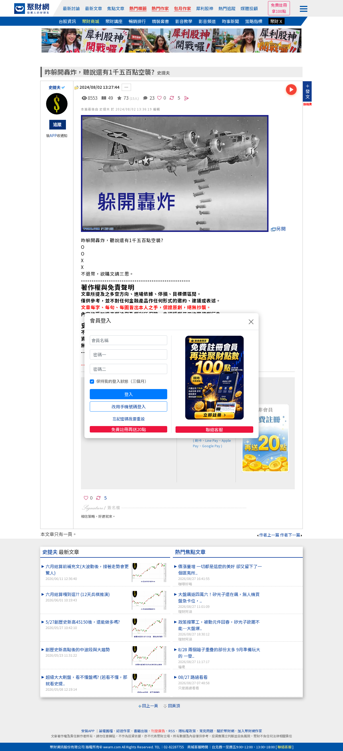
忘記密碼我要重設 (129, 418)
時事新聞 (230, 21)
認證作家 (123, 730)
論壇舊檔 (106, 730)
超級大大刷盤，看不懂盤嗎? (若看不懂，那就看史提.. (86, 683)
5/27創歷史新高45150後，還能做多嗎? (83, 624)
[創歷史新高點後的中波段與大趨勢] (149, 656)
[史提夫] (57, 103)
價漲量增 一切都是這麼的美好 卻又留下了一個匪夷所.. (220, 574)
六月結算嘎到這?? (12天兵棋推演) (78, 596)
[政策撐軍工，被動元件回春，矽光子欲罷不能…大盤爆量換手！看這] (281, 618)
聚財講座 (113, 21)
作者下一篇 (290, 535)
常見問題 (206, 730)
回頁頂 (174, 705)
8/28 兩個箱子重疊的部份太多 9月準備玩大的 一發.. (219, 657)
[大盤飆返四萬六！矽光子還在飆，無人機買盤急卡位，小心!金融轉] (281, 591)
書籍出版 (141, 730)
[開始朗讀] (291, 89)
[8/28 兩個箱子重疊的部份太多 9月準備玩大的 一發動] (281, 646)
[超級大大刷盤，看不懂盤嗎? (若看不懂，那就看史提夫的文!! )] (149, 683)
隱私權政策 (187, 730)
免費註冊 (279, 5)
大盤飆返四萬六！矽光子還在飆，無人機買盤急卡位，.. (219, 602)
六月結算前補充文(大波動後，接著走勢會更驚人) (87, 572)
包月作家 (182, 8)
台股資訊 (67, 21)
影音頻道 (207, 21)
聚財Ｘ (276, 21)
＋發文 (307, 91)
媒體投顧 (249, 8)
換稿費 (307, 104)
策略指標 (253, 21)
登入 (128, 394)
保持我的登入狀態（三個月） (122, 381)
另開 (281, 228)
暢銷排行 (137, 21)
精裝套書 (160, 21)
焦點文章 (115, 8)
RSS (172, 730)
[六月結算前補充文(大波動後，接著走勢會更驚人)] (149, 572)
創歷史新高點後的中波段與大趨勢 (78, 652)
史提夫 (163, 72)
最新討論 (71, 8)
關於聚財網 (225, 730)
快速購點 (211, 439)
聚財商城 (90, 21)
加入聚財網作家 (250, 730)
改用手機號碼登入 (128, 406)
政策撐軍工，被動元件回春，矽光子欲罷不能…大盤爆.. (219, 630)
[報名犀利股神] (171, 40)
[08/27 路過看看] (281, 673)
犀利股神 (204, 8)
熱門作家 (160, 8)
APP (53, 135)
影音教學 (183, 21)
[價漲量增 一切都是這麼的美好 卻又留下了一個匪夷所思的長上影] (281, 563)
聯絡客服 (214, 429)
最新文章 (93, 8)
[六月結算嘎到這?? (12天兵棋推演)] (149, 600)
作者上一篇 (269, 535)
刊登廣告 (158, 730)
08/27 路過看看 (194, 682)
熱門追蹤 (227, 8)
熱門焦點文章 (190, 552)
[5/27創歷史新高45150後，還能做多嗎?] (149, 628)
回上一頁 (150, 705)
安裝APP (88, 730)
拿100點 (279, 11)
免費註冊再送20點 (128, 429)
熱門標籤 (138, 8)
